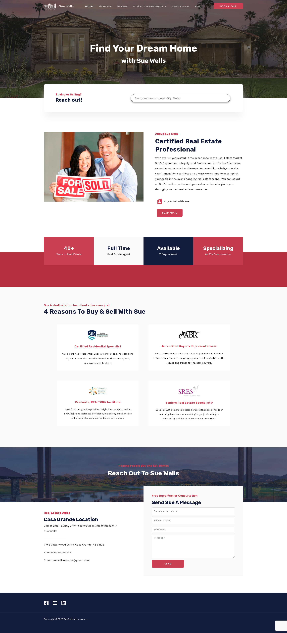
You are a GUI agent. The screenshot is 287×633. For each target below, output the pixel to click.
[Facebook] (46, 602)
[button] (164, 6)
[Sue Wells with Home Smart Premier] (50, 6)
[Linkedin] (63, 602)
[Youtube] (54, 602)
